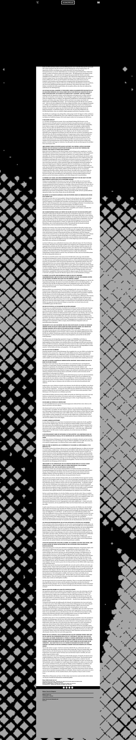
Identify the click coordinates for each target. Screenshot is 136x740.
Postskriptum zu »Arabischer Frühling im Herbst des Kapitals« (57, 684)
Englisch (44, 700)
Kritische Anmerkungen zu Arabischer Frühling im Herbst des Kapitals (59, 683)
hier (87, 353)
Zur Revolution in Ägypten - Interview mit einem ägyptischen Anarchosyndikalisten (62, 681)
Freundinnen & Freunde (47, 696)
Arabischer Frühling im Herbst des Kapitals (52, 682)
